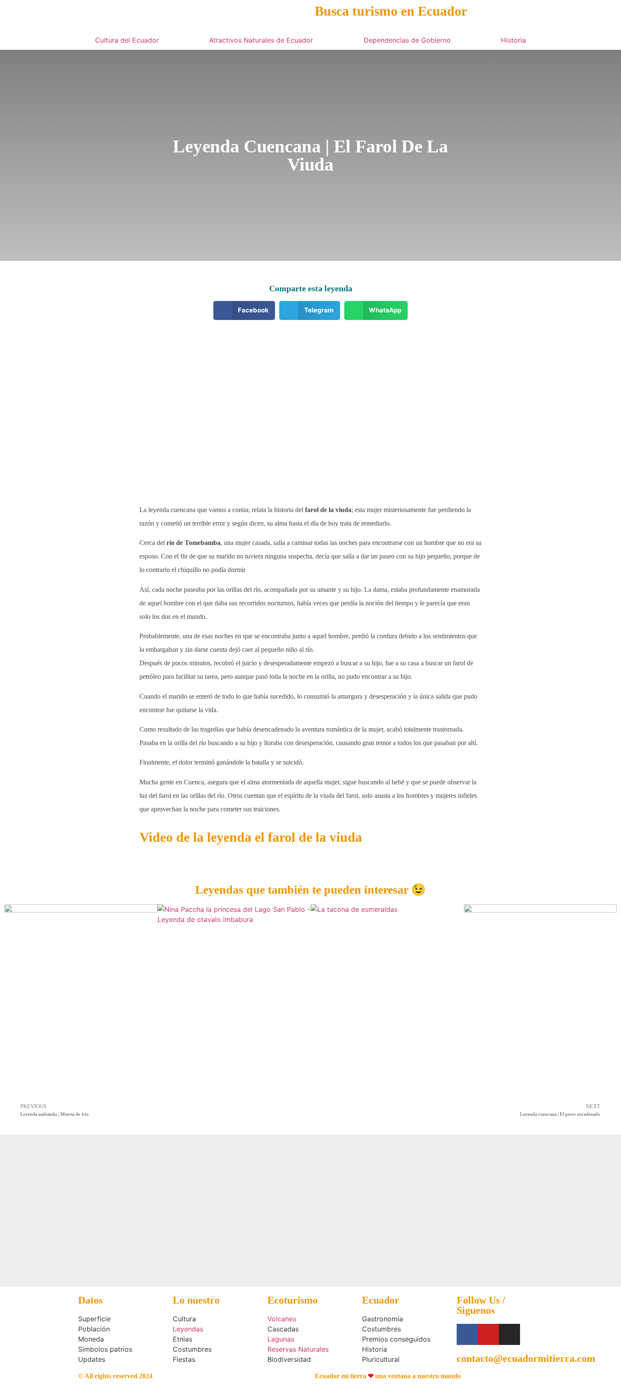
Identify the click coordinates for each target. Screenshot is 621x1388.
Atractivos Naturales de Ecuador (261, 40)
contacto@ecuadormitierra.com (526, 1358)
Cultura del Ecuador (127, 40)
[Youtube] (488, 1334)
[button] (244, 310)
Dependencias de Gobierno (407, 40)
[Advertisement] (310, 387)
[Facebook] (467, 1334)
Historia (513, 40)
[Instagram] (509, 1334)
